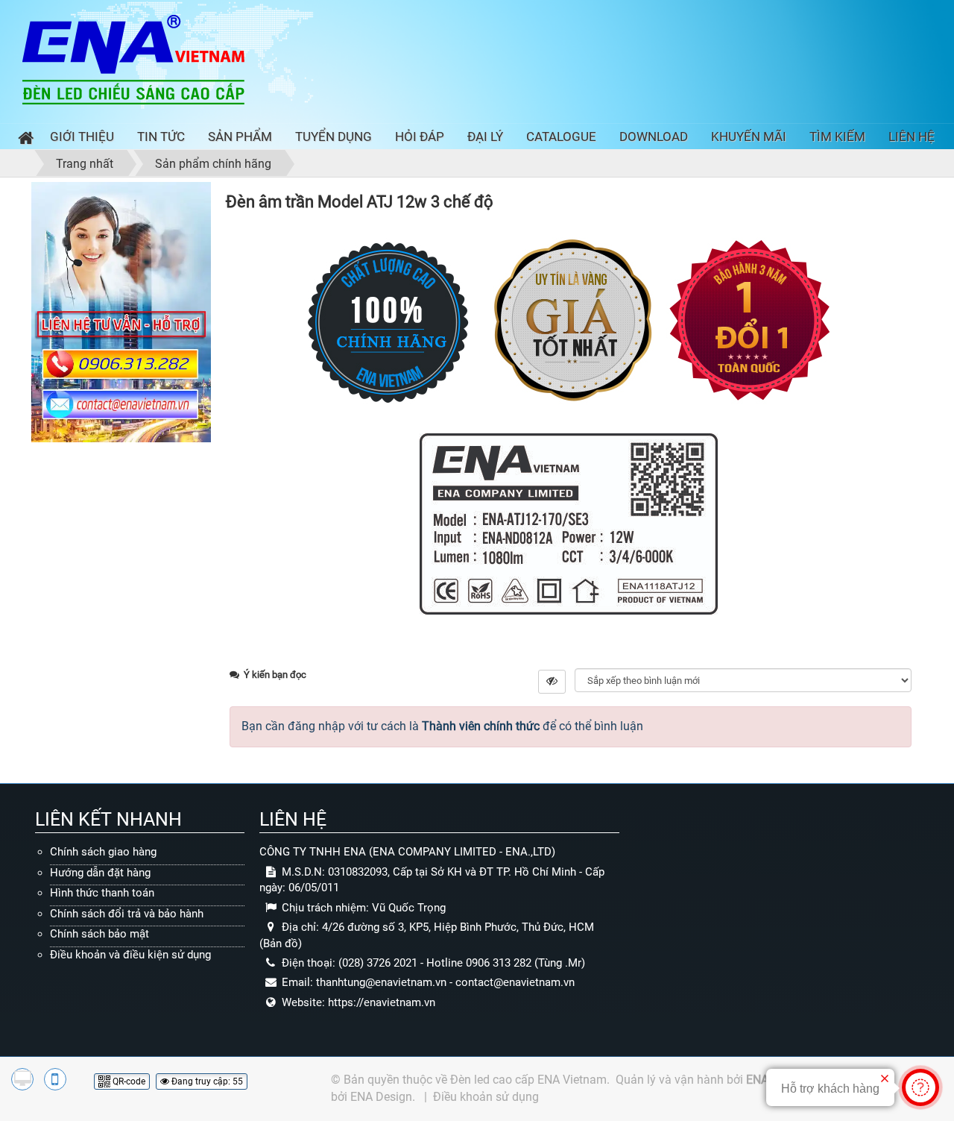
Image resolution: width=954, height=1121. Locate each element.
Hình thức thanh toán (102, 892)
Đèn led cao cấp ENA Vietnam (528, 1080)
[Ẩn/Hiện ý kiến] (552, 682)
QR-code (127, 1081)
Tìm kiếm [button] (837, 136)
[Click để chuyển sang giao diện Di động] (55, 1079)
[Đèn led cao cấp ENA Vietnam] (133, 58)
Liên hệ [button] (911, 136)
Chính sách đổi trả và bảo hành (126, 913)
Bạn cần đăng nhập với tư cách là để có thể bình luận (442, 726)
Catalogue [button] (561, 136)
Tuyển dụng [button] (333, 136)
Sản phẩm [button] (240, 136)
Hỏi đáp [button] (419, 136)
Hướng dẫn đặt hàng (100, 872)
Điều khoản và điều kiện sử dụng (130, 954)
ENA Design (381, 1097)
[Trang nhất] (22, 140)
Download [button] (653, 136)
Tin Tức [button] (161, 136)
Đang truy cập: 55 (206, 1081)
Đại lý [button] (485, 136)
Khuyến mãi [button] (748, 136)
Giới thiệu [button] (82, 136)
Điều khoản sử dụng (486, 1097)
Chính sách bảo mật (99, 934)
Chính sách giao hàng (103, 851)
